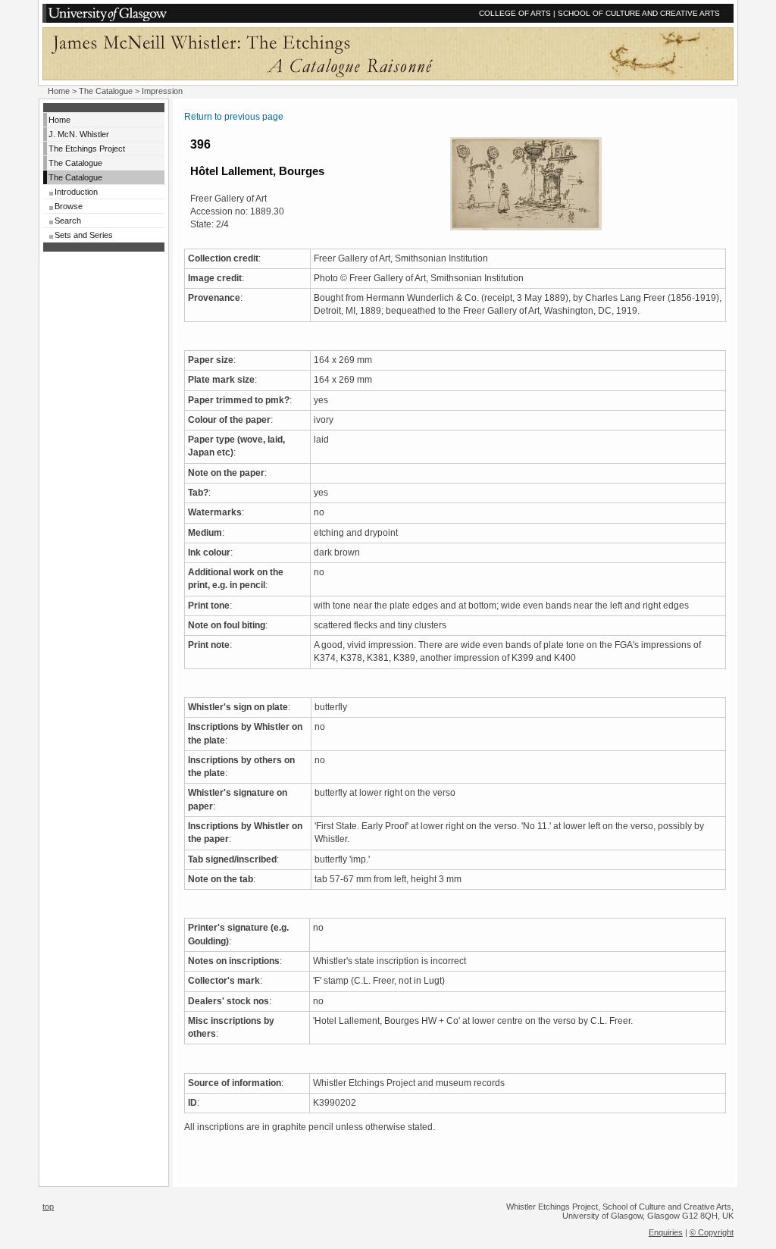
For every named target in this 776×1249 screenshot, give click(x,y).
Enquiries (666, 1232)
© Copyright (712, 1232)
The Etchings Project (86, 148)
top (48, 1206)
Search (68, 220)
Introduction (76, 191)
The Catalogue (106, 90)
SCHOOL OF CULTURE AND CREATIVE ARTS (639, 13)
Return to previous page (233, 116)
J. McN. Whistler (78, 134)
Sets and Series (84, 234)
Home (59, 90)
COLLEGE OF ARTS (515, 13)
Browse (69, 206)
